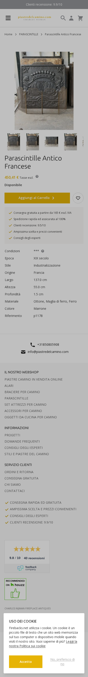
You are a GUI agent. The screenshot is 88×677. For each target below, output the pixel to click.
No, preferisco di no (62, 661)
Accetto (26, 661)
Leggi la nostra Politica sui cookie (43, 643)
